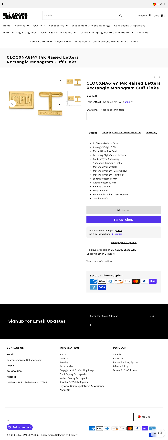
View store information (99, 261)
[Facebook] (2, 4)
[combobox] (79, 15)
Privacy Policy (120, 366)
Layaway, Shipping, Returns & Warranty (105, 32)
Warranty (151, 132)
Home (6, 25)
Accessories (56, 25)
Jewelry (37, 25)
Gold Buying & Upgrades (129, 25)
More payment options (123, 242)
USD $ (161, 4)
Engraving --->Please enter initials (105, 109)
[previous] (155, 77)
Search (117, 354)
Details (93, 132)
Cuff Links (46, 41)
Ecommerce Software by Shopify (59, 434)
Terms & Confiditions (125, 370)
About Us (142, 32)
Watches (19, 25)
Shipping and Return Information (121, 132)
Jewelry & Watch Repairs (56, 32)
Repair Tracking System (126, 362)
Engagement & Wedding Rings (91, 25)
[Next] (59, 103)
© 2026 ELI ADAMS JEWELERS (23, 434)
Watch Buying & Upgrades (20, 32)
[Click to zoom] (59, 80)
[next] (159, 77)
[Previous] (12, 103)
